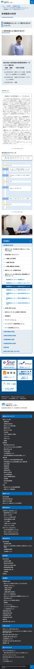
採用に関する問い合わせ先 (11, 351)
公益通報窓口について (8, 638)
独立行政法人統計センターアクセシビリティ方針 (13, 657)
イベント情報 (7, 521)
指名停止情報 (7, 451)
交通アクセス (7, 438)
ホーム (3, 6)
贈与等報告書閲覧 (8, 480)
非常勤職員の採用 (8, 339)
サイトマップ (4, 398)
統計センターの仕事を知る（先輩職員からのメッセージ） (16, 7)
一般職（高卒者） (10, 262)
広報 (4, 484)
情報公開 (5, 457)
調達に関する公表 (8, 449)
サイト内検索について (13, 398)
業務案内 (8, 316)
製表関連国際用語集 (8, 567)
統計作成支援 (6, 541)
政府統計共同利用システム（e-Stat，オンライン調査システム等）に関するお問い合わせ (17, 631)
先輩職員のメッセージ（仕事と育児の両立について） (18, 303)
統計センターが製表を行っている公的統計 (12, 503)
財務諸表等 (6, 468)
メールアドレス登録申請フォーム (15, 324)
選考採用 (6, 347)
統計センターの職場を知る (13, 270)
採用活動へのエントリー (12, 254)
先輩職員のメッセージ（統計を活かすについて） (18, 286)
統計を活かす (6, 507)
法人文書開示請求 (8, 474)
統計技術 (5, 556)
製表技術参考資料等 (8, 563)
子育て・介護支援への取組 (10, 434)
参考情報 (6, 571)
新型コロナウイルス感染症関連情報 (12, 487)
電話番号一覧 (6, 643)
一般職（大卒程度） (10, 258)
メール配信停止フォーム (12, 328)
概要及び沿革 (7, 428)
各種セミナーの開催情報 (9, 489)
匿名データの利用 (8, 515)
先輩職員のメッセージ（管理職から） (15, 279)
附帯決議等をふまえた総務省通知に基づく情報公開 (15, 461)
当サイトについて (5, 396)
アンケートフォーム (10, 320)
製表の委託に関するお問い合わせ (10, 634)
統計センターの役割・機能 (10, 425)
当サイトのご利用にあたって (9, 650)
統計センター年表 (8, 430)
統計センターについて (8, 416)
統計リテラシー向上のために (9, 527)
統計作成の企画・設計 (8, 498)
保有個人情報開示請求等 (9, 476)
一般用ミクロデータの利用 (10, 523)
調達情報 (5, 442)
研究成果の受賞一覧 (8, 569)
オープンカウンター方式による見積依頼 (13, 447)
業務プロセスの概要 (7, 501)
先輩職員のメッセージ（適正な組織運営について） (18, 298)
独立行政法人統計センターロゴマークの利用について (16, 652)
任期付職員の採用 (8, 332)
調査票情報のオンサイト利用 (10, 512)
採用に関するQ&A (10, 308)
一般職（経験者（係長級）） (12, 266)
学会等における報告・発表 (10, 565)
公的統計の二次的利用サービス (10, 510)
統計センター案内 (7, 419)
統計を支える (6, 538)
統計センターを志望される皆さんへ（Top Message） (17, 250)
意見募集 (6, 478)
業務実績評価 (7, 470)
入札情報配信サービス (9, 453)
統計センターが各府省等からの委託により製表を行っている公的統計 (18, 546)
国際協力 (5, 573)
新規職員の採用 (16, 6)
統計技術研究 (6, 558)
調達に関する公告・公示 (9, 444)
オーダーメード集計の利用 (10, 517)
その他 (5, 482)
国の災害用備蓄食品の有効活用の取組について (15, 455)
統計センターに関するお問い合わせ (11, 629)
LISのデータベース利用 (9, 525)
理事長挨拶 (6, 421)
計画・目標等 (7, 463)
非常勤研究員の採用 (9, 343)
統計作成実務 (6, 496)
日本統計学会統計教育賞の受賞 (11, 534)
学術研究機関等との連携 (9, 519)
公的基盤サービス (8, 551)
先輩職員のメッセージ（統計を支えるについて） (18, 290)
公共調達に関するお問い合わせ (10, 636)
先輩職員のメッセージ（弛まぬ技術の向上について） (18, 294)
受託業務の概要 (7, 543)
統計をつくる (6, 493)
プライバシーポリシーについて (18, 396)
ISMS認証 (6, 432)
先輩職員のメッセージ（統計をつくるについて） (18, 283)
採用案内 (9, 6)
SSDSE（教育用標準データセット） (11, 529)
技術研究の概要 (7, 561)
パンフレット (6, 436)
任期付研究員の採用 (9, 336)
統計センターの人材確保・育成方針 (15, 312)
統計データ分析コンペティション (11, 531)
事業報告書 (6, 466)
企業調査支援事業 (8, 549)
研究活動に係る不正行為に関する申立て (12, 640)
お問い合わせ (23, 398)
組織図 (5, 440)
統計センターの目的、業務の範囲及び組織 (13, 459)
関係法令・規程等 (8, 472)
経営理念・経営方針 (8, 423)
